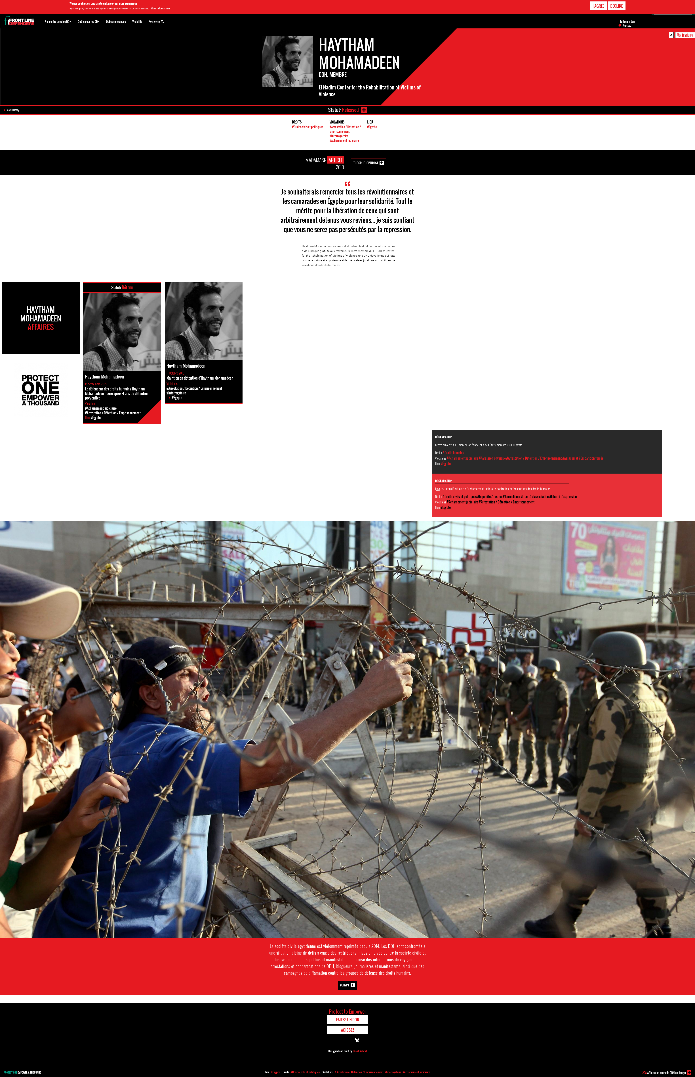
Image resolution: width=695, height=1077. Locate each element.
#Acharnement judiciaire (344, 140)
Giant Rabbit (360, 1051)
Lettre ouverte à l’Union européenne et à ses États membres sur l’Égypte (479, 444)
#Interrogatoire (339, 136)
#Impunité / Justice (489, 496)
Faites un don (627, 21)
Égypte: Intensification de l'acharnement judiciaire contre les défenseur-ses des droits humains (492, 488)
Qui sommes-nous (116, 21)
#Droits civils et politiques (307, 127)
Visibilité (137, 21)
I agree (598, 6)
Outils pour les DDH (89, 21)
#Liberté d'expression (563, 496)
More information (160, 8)
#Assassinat (570, 458)
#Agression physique (492, 458)
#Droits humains (453, 452)
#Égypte (372, 127)
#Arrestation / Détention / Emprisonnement (345, 129)
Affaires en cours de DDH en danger (663, 1072)
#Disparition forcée (591, 458)
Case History (12, 110)
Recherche (155, 21)
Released (350, 109)
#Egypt (344, 985)
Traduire (687, 34)
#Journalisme (511, 496)
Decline (616, 6)
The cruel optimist (365, 163)
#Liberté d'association (535, 496)
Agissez (627, 25)
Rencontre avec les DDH (58, 21)
